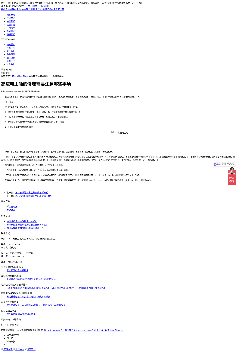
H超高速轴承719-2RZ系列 (37, 288)
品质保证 (11, 25)
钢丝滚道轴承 (29, 314)
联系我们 (11, 34)
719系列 (24, 296)
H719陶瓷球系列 (83, 288)
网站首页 (11, 15)
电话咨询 (19, 349)
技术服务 (11, 28)
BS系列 (34, 305)
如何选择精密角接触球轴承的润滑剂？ (25, 228)
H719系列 (20, 288)
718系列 (32, 296)
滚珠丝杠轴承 (13, 305)
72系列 (40, 296)
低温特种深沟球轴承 (26, 279)
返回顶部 (31, 349)
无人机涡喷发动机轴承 (17, 270)
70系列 (47, 296)
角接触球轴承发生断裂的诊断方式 (31, 192)
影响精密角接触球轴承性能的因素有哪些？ (27, 225)
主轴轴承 (11, 210)
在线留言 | (34, 6)
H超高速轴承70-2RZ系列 (62, 288)
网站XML (119, 330)
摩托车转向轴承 (14, 314)
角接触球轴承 (13, 296)
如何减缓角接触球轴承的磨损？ (22, 221)
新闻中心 (11, 31)
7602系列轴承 (59, 305)
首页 (14, 76)
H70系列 (11, 288)
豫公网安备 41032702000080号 (79, 330)
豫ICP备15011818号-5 (54, 330)
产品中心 (11, 18)
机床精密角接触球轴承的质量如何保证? (34, 196)
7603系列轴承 (45, 305)
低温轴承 (11, 279)
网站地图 (45, 6)
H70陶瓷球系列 (98, 288)
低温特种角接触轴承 (46, 279)
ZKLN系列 (25, 305)
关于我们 (11, 21)
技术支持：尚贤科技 (104, 330)
